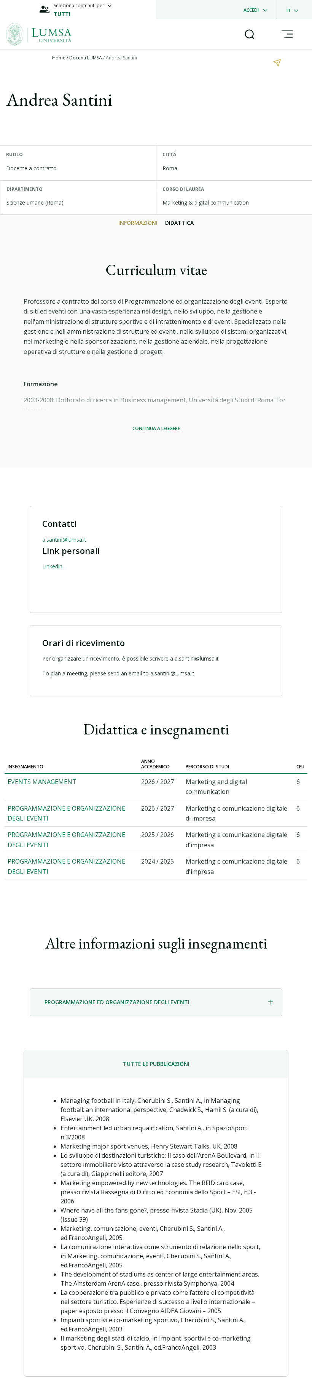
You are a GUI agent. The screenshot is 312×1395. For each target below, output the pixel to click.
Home (59, 57)
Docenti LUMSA (85, 57)
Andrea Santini (121, 57)
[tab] (156, 1002)
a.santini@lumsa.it (64, 539)
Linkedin (52, 566)
